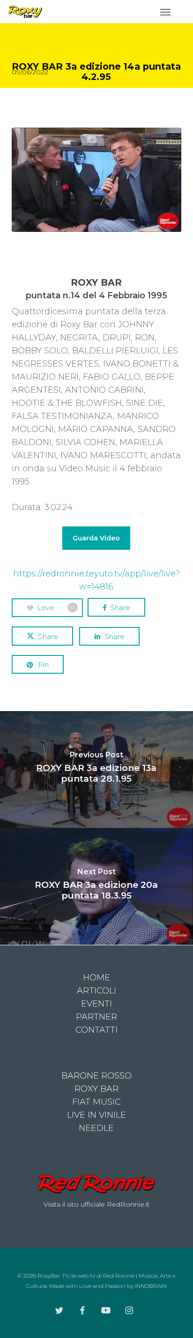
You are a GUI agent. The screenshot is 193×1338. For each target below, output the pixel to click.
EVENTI (96, 1004)
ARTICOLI (96, 991)
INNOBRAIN (151, 1285)
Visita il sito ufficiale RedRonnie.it (96, 1204)
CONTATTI (96, 1030)
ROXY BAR (96, 1089)
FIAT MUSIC (96, 1102)
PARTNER (96, 1017)
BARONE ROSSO (96, 1076)
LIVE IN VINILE (96, 1115)
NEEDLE (96, 1128)
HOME (96, 977)
